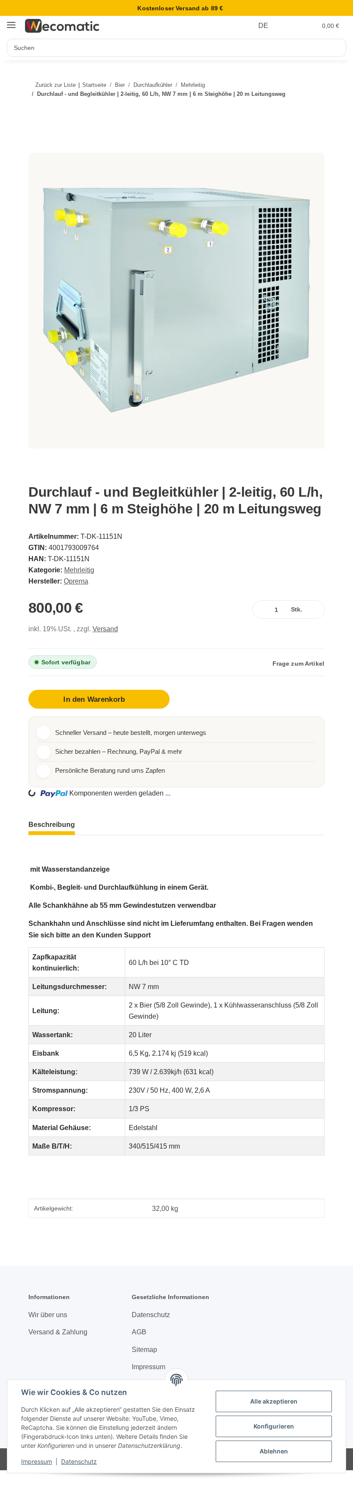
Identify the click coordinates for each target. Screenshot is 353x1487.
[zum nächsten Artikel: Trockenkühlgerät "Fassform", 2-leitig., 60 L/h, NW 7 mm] (311, 111)
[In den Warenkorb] (39, 148)
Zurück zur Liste (55, 85)
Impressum (36, 1461)
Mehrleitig (79, 570)
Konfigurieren (274, 1426)
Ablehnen (274, 1451)
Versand (105, 629)
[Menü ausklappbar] (11, 21)
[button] (291, 26)
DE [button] (263, 25)
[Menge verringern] (261, 609)
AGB (139, 1332)
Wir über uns (47, 1314)
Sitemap (144, 1349)
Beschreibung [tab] (51, 824)
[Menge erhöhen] (316, 609)
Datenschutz (79, 1461)
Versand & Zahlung (57, 1332)
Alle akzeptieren (273, 1401)
